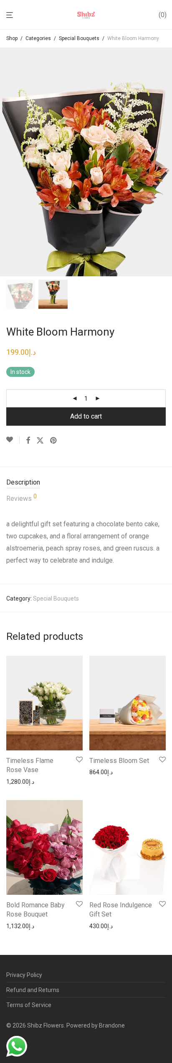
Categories (38, 38)
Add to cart (86, 416)
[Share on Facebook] (28, 441)
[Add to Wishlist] (13, 440)
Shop (12, 38)
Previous (8, 162)
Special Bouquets (79, 38)
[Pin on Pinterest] (54, 441)
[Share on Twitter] (40, 441)
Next (164, 162)
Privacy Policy (24, 975)
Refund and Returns (32, 990)
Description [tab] (23, 482)
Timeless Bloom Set (119, 761)
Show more (19, 781)
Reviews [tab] (21, 497)
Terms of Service (28, 1005)
